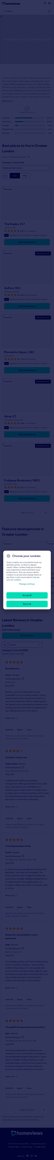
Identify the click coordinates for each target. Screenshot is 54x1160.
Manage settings (27, 584)
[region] (27, 580)
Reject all (27, 604)
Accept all (27, 595)
